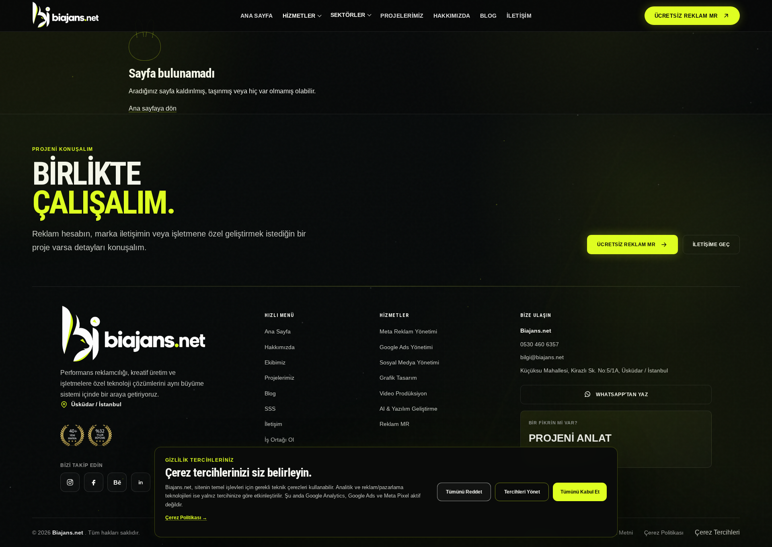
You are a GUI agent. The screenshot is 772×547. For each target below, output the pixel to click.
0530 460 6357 (539, 344)
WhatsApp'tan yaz (622, 394)
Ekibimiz (275, 362)
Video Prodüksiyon (403, 393)
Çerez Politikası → (186, 517)
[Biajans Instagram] (70, 482)
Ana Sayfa (256, 15)
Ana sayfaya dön (153, 108)
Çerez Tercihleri (717, 532)
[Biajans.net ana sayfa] (70, 15)
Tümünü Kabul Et (580, 492)
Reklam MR (394, 424)
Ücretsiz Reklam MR (686, 16)
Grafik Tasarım (398, 377)
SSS (270, 408)
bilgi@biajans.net (542, 357)
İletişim (519, 15)
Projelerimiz (401, 15)
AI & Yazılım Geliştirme (408, 408)
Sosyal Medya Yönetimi (409, 362)
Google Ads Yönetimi (406, 347)
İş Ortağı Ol (279, 439)
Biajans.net (68, 532)
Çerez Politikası (664, 532)
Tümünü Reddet (464, 492)
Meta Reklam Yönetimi (408, 331)
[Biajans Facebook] (93, 482)
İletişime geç (711, 244)
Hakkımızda (451, 15)
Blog (488, 15)
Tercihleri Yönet (522, 492)
